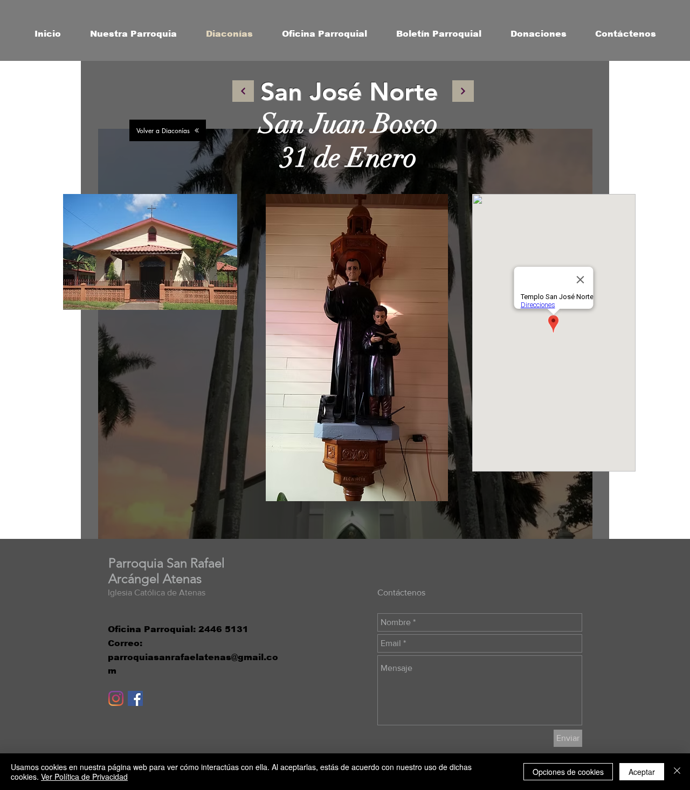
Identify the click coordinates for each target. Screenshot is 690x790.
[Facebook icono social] (135, 698)
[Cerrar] (677, 771)
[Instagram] (115, 698)
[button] (133, 34)
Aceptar (642, 771)
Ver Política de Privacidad (84, 776)
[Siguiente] (243, 91)
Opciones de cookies (568, 771)
